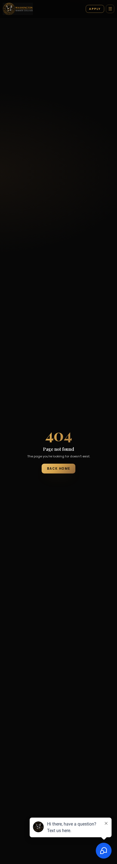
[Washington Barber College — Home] (18, 9)
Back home (58, 468)
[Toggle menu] (110, 9)
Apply (95, 9)
